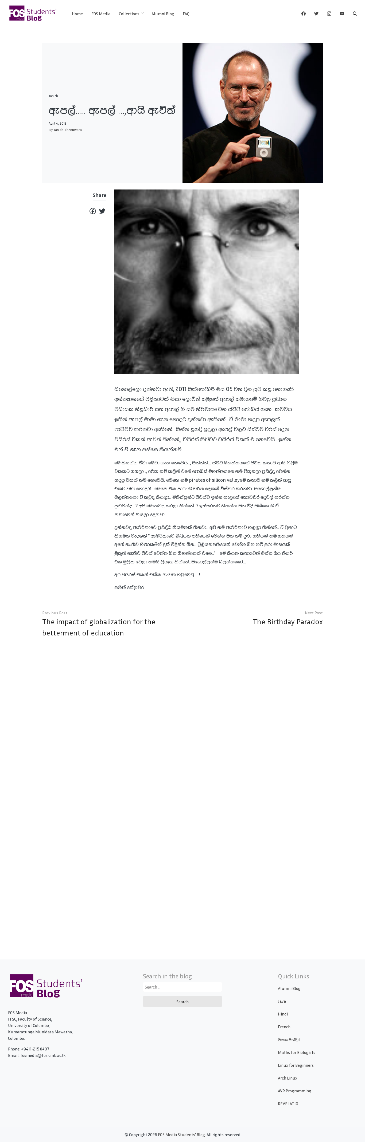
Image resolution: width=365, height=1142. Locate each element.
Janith (53, 96)
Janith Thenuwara (68, 129)
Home (77, 13)
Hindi (283, 1014)
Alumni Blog (163, 13)
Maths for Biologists (296, 1052)
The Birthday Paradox (288, 621)
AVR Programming (294, 1090)
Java (282, 1001)
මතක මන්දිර (289, 1039)
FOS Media (100, 13)
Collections (129, 13)
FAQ (186, 13)
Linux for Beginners (296, 1065)
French (284, 1026)
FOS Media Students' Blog (181, 1134)
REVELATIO (288, 1103)
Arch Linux (287, 1078)
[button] (355, 13)
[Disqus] (182, 724)
